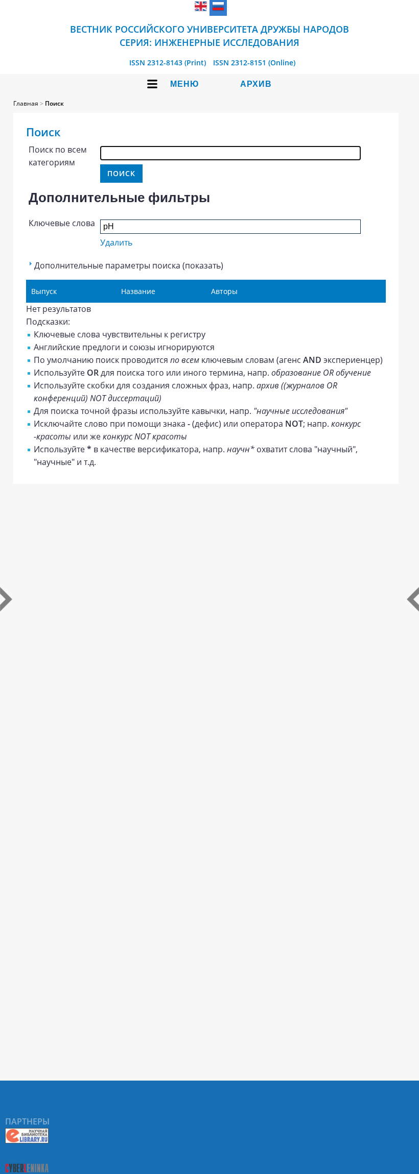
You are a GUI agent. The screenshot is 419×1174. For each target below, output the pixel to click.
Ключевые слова (62, 223)
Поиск (54, 103)
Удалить (116, 242)
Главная (25, 103)
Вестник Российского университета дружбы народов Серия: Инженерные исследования (209, 35)
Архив (256, 84)
